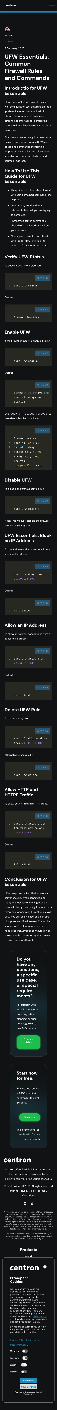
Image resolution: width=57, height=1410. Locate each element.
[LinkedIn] (25, 1203)
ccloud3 (28, 1256)
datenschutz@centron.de (31, 1226)
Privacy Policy (28, 1190)
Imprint (14, 1190)
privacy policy (40, 1228)
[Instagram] (32, 1203)
